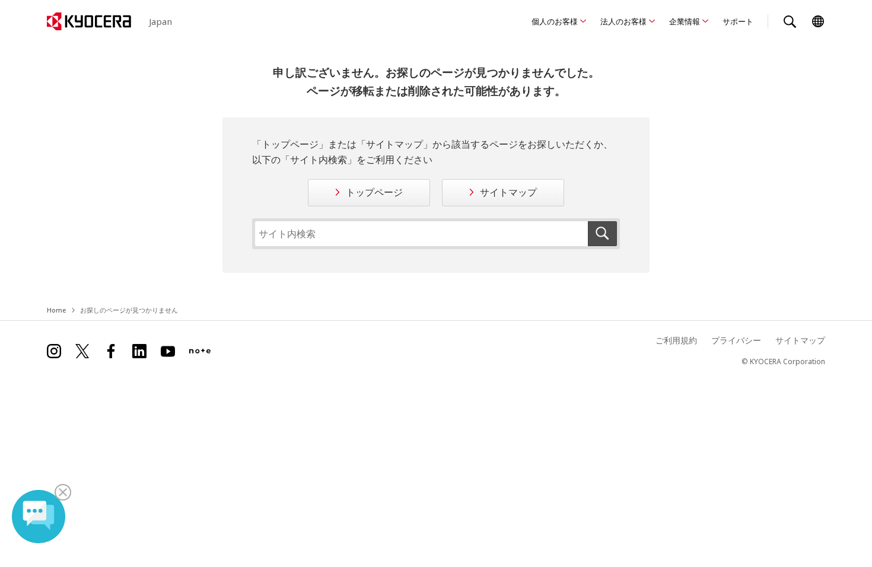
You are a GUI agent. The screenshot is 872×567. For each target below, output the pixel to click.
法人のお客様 (623, 21)
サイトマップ (508, 192)
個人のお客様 (555, 21)
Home (56, 309)
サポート (738, 21)
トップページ (374, 192)
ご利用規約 (676, 340)
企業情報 (684, 21)
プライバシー (736, 340)
